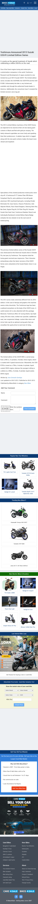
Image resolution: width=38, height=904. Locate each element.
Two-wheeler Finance (9, 869)
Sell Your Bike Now (19, 788)
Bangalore (5, 846)
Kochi (10, 851)
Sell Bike (3, 8)
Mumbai (5, 849)
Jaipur (12, 857)
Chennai (5, 851)
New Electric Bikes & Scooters (19, 574)
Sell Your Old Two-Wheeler (19, 752)
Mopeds (24, 854)
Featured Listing (7, 877)
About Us (24, 869)
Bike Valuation (7, 871)
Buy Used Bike (10, 8)
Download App (32, 869)
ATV (23, 857)
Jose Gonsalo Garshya (14, 378)
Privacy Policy (29, 880)
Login (30, 3)
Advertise (28, 871)
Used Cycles (11, 860)
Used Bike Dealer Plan (9, 880)
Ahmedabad (6, 857)
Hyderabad (13, 846)
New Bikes (30, 8)
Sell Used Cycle (7, 883)
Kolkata (5, 860)
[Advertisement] (19, 30)
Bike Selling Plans (8, 874)
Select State (24, 2)
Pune (10, 849)
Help (23, 871)
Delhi (4, 854)
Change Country (26, 883)
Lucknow (9, 854)
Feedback (30, 874)
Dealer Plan (24, 8)
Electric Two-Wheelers (28, 846)
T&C (23, 880)
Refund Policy (25, 877)
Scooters (24, 851)
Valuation (17, 8)
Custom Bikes (25, 860)
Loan (35, 8)
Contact (24, 874)
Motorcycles (25, 849)
